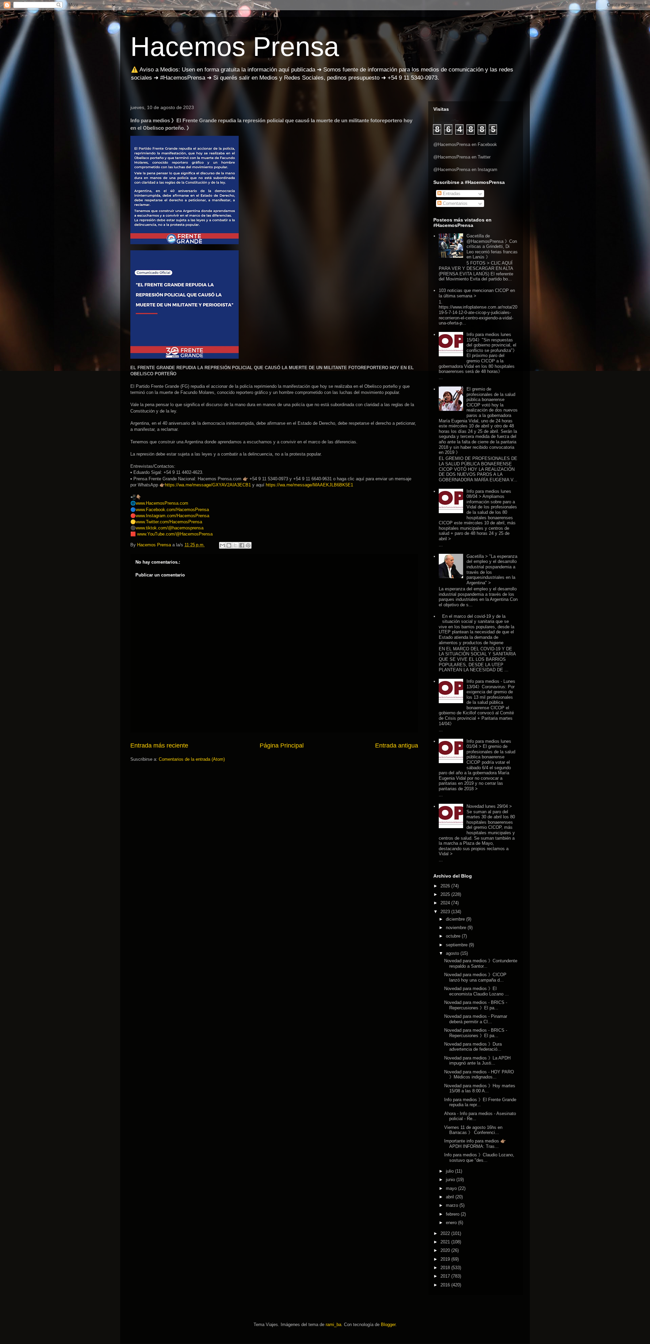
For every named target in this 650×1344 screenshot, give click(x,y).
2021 (445, 1241)
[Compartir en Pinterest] (248, 545)
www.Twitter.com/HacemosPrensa (169, 521)
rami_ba (333, 1324)
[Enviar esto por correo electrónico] (222, 545)
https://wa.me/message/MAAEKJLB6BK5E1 (309, 484)
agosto (453, 953)
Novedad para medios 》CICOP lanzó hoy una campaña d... (475, 977)
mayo (452, 1188)
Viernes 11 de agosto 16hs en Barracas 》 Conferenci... (473, 1130)
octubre (454, 936)
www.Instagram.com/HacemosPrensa (172, 515)
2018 (445, 1267)
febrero (453, 1214)
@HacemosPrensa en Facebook (465, 144)
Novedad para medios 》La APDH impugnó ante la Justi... (477, 1060)
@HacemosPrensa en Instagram (465, 169)
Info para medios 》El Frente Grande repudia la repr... (480, 1102)
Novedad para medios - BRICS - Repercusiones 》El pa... (475, 1005)
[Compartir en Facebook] (241, 545)
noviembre (457, 927)
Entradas (450, 193)
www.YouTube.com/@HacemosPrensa (175, 534)
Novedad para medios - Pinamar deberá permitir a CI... (475, 1019)
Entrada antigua (396, 745)
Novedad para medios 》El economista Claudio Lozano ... (476, 991)
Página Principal (282, 745)
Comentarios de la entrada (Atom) (192, 759)
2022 (445, 1233)
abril (450, 1196)
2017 (445, 1276)
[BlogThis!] (228, 545)
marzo (452, 1205)
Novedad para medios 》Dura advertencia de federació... (473, 1047)
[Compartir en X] (235, 545)
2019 (445, 1259)
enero (452, 1222)
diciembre (456, 919)
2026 (445, 885)
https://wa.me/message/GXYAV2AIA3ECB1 (208, 484)
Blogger (388, 1324)
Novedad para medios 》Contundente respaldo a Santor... (480, 963)
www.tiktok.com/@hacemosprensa (169, 527)
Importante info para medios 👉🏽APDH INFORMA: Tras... (475, 1143)
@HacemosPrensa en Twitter (462, 157)
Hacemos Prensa (234, 46)
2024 (445, 902)
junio (451, 1179)
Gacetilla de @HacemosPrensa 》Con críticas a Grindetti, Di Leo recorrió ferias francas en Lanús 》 (492, 246)
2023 (445, 911)
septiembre (457, 944)
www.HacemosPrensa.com (162, 503)
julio (450, 1171)
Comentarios (454, 203)
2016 (445, 1284)
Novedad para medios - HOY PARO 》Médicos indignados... (479, 1074)
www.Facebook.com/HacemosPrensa (172, 509)
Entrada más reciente (159, 745)
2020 (445, 1250)
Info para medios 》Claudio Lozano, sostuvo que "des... (479, 1157)
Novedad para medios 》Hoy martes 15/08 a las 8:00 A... (479, 1088)
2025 (445, 894)
